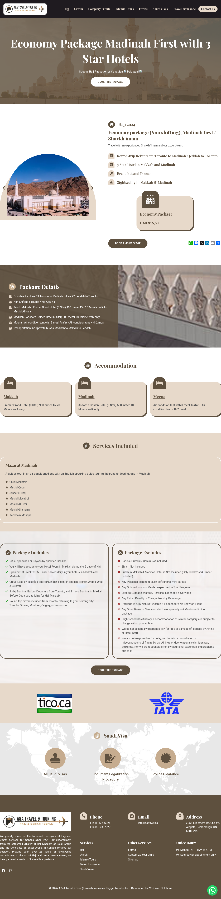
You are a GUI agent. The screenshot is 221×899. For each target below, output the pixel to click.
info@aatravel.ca (148, 823)
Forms (143, 9)
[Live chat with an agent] (212, 890)
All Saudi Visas (55, 774)
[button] (4, 188)
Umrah (78, 9)
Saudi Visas (160, 9)
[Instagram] (10, 870)
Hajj (66, 9)
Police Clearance (166, 774)
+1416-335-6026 (100, 823)
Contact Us (208, 9)
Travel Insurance (184, 9)
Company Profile (99, 9)
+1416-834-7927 (100, 827)
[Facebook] (3, 870)
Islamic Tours (125, 9)
